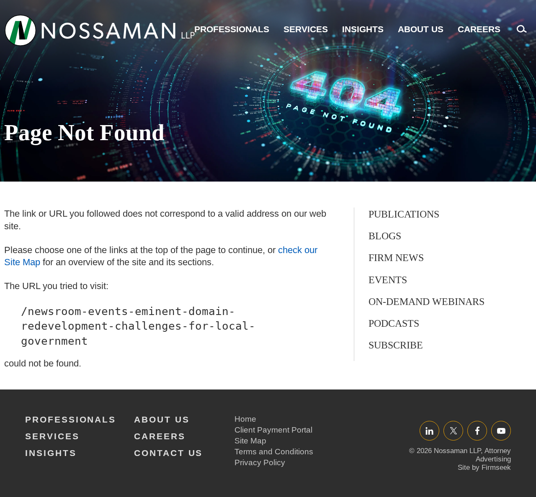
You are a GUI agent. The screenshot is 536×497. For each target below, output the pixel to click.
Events (387, 279)
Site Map (250, 440)
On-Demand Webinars (426, 301)
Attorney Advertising (493, 455)
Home (245, 419)
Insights (363, 29)
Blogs (384, 236)
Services (305, 29)
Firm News (396, 257)
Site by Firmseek (484, 467)
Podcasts (393, 323)
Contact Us (168, 453)
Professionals (231, 29)
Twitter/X (453, 431)
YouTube (501, 431)
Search (520, 33)
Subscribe (395, 345)
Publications (403, 214)
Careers (479, 29)
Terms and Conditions (273, 451)
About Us (420, 29)
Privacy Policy (259, 462)
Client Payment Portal (273, 429)
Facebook (477, 431)
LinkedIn (429, 431)
